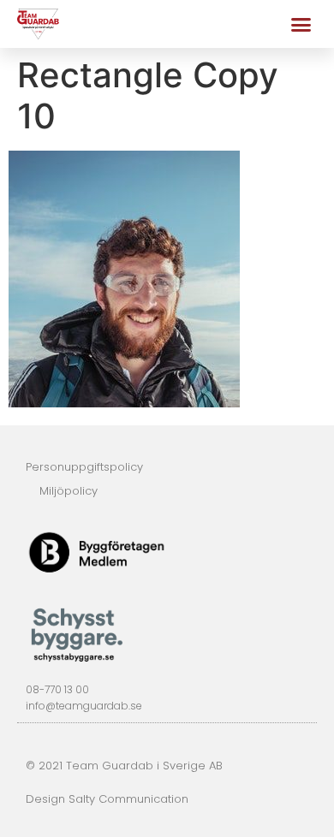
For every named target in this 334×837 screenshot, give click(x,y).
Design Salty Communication (107, 799)
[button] (301, 24)
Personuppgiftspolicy (84, 467)
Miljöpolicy (68, 491)
